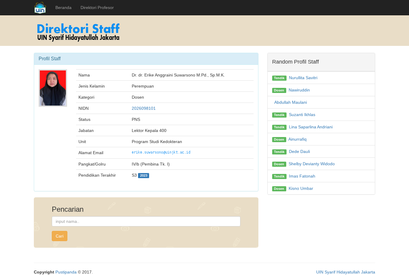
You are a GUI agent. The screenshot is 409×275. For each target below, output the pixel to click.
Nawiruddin (299, 90)
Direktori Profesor (97, 7)
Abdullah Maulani (290, 102)
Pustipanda (66, 272)
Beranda (63, 7)
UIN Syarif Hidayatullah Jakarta (345, 272)
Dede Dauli (299, 151)
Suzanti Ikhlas (302, 114)
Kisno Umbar (301, 188)
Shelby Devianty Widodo (312, 163)
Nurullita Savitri (303, 77)
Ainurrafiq (297, 139)
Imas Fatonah (302, 176)
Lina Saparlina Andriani (311, 126)
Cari (59, 236)
